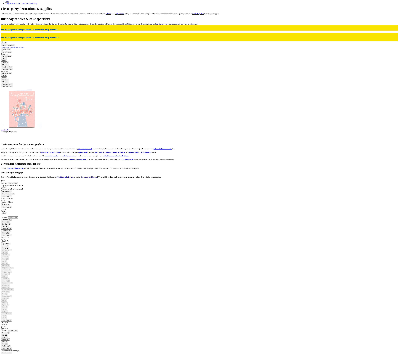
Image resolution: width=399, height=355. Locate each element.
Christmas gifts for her (65, 177)
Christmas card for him (89, 177)
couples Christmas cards (77, 159)
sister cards (98, 152)
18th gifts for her (6, 47)
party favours (119, 14)
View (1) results (6, 196)
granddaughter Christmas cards (139, 152)
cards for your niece (69, 156)
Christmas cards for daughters (114, 152)
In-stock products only (11, 351)
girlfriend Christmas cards (162, 149)
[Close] (1, 190)
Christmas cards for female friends (116, 156)
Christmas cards (127, 159)
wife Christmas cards (84, 149)
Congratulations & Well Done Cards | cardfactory (21, 3)
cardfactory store (198, 14)
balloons (108, 14)
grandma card (83, 152)
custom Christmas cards (15, 168)
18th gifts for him (17, 47)
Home (7, 2)
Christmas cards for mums (50, 152)
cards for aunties (52, 156)
